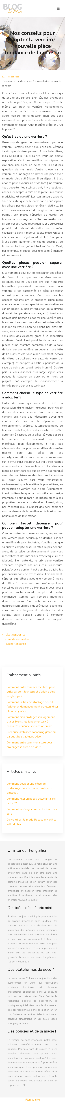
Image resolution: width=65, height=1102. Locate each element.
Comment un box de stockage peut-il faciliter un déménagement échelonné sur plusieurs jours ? (32, 706)
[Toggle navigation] (58, 8)
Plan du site (32, 1099)
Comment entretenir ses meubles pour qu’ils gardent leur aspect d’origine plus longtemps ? (31, 691)
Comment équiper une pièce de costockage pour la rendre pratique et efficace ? (30, 788)
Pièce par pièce (12, 76)
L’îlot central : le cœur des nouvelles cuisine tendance (17, 639)
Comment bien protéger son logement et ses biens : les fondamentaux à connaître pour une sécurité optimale (31, 721)
